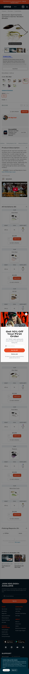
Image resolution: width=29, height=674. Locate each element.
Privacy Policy (21, 665)
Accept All (6, 670)
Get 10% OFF (14, 350)
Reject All (14, 670)
